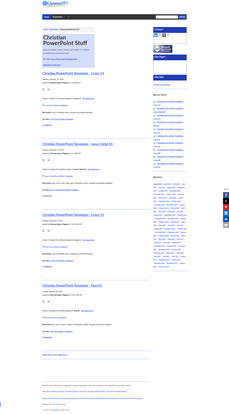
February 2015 (164, 235)
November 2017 (159, 263)
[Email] (226, 225)
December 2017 (172, 263)
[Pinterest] (226, 207)
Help (84, 391)
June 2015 (171, 239)
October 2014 (182, 229)
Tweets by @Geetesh (161, 85)
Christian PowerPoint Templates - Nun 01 (72, 285)
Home (46, 17)
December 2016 (164, 249)
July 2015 (180, 239)
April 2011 (167, 184)
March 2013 (175, 208)
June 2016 (157, 242)
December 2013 (173, 218)
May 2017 (157, 256)
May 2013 (162, 211)
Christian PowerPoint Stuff (69, 29)
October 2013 (182, 215)
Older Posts (47, 355)
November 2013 (160, 218)
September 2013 (169, 215)
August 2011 (171, 187)
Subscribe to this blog (51, 65)
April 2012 (172, 198)
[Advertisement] (85, 23)
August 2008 (157, 184)
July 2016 (166, 242)
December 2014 (173, 232)
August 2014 (158, 229)
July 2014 (180, 225)
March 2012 (163, 198)
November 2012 (159, 205)
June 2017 (166, 256)
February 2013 (164, 208)
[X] (226, 201)
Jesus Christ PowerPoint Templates (64, 190)
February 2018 (164, 266)
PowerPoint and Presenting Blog (64, 59)
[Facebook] (226, 195)
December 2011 (159, 194)
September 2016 (159, 246)
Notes (80, 391)
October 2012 (176, 201)
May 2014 (162, 225)
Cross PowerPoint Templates (61, 119)
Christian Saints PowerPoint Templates (106, 398)
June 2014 (171, 225)
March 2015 (175, 235)
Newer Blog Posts (60, 355)
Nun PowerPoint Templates (61, 331)
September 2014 (169, 229)
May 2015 (162, 239)
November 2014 (160, 232)
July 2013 (180, 211)
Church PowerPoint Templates (68, 398)
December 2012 (172, 205)
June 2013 (171, 211)
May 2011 (176, 184)
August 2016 (176, 242)
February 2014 (164, 222)
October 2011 (163, 191)
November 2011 (175, 191)
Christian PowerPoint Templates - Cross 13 (73, 215)
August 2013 (158, 215)
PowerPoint (57, 17)
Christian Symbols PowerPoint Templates (130, 398)
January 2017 (176, 249)
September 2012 (164, 201)
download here (88, 98)
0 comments (47, 125)
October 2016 (171, 246)
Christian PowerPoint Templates (96, 391)
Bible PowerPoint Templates (50, 398)
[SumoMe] (226, 219)
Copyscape (62, 404)
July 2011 (162, 187)
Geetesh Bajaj (55, 410)
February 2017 (159, 253)
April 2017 (180, 253)
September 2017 (164, 260)
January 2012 (171, 194)
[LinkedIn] (226, 213)
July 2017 (175, 256)
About (48, 391)
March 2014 (175, 222)
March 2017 (170, 253)
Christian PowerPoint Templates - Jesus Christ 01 (77, 144)
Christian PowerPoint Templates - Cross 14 (73, 73)
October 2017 (176, 260)
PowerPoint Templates (71, 391)
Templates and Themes (57, 391)
